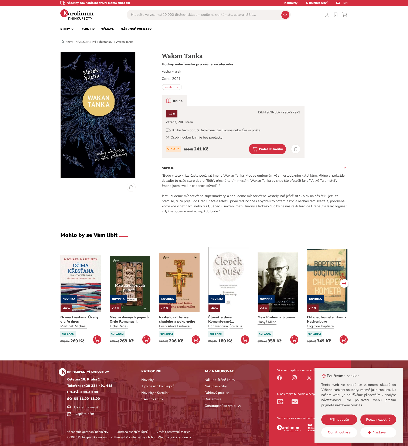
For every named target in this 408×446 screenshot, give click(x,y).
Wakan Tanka (124, 42)
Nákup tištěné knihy (220, 379)
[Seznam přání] (335, 15)
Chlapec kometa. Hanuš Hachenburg (326, 319)
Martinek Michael (73, 326)
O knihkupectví (316, 3)
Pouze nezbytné (378, 419)
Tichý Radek (119, 326)
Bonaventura (218, 326)
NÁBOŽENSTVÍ (85, 42)
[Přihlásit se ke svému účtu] (327, 15)
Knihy (69, 42)
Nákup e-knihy (216, 386)
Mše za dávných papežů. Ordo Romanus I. (130, 319)
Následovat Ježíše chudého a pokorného (177, 319)
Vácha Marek (171, 71)
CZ (338, 3)
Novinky (147, 379)
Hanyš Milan (267, 322)
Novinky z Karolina (155, 392)
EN (345, 3)
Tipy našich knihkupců (157, 386)
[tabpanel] (233, 132)
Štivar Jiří (236, 326)
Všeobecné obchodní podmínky (87, 432)
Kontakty (291, 3)
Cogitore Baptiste (320, 326)
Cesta (166, 78)
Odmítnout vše (339, 432)
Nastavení (380, 432)
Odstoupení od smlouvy (223, 405)
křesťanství (106, 42)
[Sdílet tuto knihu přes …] (131, 187)
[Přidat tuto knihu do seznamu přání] (295, 149)
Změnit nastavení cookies (173, 432)
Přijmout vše (339, 419)
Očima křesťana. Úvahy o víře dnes (79, 319)
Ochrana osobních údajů (133, 432)
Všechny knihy (152, 399)
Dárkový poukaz (217, 392)
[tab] (174, 100)
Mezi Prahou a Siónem (276, 317)
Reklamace (213, 399)
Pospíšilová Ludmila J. (175, 326)
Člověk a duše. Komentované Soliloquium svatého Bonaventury (225, 319)
